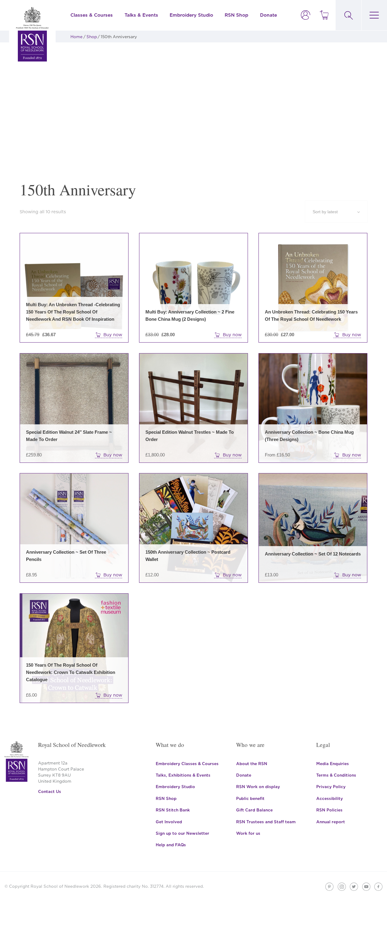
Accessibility (329, 798)
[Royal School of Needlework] (32, 34)
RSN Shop (236, 15)
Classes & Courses (91, 15)
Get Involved (169, 821)
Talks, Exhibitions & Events (183, 775)
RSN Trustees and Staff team (266, 821)
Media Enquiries (332, 763)
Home (76, 36)
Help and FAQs (171, 844)
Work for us (248, 833)
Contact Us (49, 791)
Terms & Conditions (336, 775)
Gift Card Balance (254, 809)
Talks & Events (141, 15)
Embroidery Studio (191, 15)
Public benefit (250, 798)
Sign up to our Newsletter (182, 833)
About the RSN (251, 763)
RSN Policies (329, 809)
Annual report (330, 821)
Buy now (112, 334)
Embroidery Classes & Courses (187, 763)
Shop (91, 36)
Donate (268, 15)
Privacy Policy (331, 786)
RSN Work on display (258, 786)
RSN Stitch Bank (173, 809)
